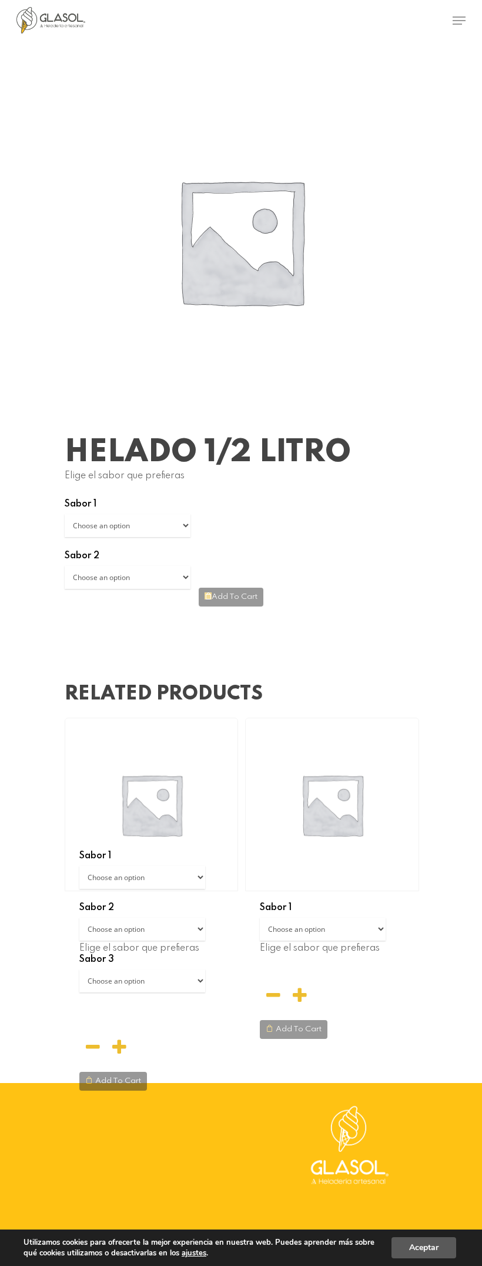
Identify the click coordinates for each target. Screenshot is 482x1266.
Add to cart (234, 597)
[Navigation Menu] (459, 20)
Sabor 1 (80, 504)
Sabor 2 (82, 556)
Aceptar (424, 1247)
